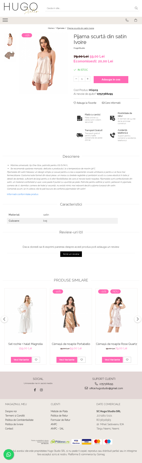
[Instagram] (41, 390)
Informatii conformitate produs (22, 194)
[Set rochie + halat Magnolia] (25, 315)
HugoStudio (79, 48)
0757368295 (106, 384)
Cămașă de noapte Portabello (71, 344)
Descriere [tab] (71, 156)
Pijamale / (61, 28)
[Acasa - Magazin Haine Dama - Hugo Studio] (21, 8)
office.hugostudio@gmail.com (106, 388)
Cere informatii (112, 102)
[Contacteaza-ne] (127, 20)
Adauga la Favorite (86, 102)
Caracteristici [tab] (71, 204)
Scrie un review (71, 254)
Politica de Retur (59, 415)
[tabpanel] (43, 63)
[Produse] (6, 21)
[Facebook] (35, 390)
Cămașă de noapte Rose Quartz (116, 344)
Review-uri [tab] (71, 232)
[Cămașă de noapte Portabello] (71, 315)
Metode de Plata (59, 411)
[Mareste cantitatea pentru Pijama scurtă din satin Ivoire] (87, 79)
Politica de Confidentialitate (19, 420)
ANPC (54, 424)
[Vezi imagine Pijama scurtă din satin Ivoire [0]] (10, 40)
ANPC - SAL (57, 428)
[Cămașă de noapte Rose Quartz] (116, 315)
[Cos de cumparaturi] (135, 20)
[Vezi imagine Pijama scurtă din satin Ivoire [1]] (10, 54)
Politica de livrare (14, 424)
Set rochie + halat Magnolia (25, 344)
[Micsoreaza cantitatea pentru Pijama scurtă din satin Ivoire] (76, 79)
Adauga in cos (111, 79)
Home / (52, 28)
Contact (9, 428)
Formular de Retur (60, 420)
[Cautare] (136, 8)
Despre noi (11, 411)
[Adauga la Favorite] (36, 360)
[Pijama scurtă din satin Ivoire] (43, 63)
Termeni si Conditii (15, 415)
